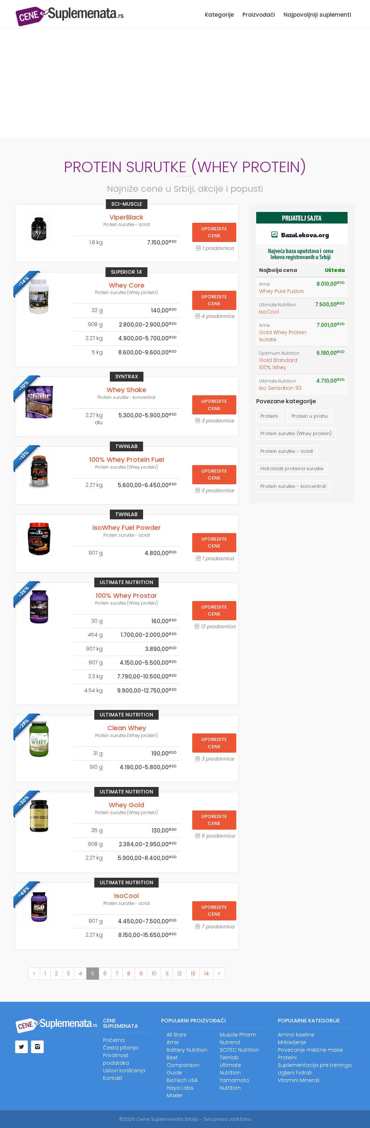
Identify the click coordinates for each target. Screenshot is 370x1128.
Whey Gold (126, 804)
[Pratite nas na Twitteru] (21, 1046)
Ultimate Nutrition (126, 582)
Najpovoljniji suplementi (317, 14)
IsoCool (126, 895)
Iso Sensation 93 (280, 388)
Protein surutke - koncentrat (126, 397)
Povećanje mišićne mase (310, 1049)
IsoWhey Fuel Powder (126, 527)
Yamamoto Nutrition (234, 1084)
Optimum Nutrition (279, 353)
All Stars (176, 1034)
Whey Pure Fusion (281, 291)
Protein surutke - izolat (126, 224)
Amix (264, 284)
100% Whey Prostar (126, 595)
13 (193, 973)
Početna (114, 1040)
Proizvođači (258, 14)
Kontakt (112, 1078)
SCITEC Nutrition (239, 1049)
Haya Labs (180, 1087)
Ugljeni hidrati (295, 1072)
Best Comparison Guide (183, 1065)
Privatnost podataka (116, 1059)
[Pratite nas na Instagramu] (37, 1046)
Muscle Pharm (238, 1034)
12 (179, 973)
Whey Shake (126, 389)
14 (206, 973)
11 (166, 973)
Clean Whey (126, 727)
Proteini (269, 416)
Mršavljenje (292, 1042)
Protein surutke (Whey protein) (126, 292)
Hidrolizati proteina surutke (292, 468)
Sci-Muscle (126, 204)
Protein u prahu (310, 416)
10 (154, 973)
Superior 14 (126, 272)
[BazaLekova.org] (302, 237)
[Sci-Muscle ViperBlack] (39, 228)
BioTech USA (182, 1080)
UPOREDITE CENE (214, 232)
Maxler (175, 1095)
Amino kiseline (296, 1034)
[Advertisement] (185, 82)
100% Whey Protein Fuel (126, 459)
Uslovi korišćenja (124, 1070)
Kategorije (219, 14)
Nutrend (230, 1042)
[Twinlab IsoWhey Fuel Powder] (39, 539)
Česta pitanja (120, 1047)
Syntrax (126, 376)
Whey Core (127, 285)
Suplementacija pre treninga (315, 1065)
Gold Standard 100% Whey (278, 364)
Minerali (309, 1080)
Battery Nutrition (187, 1049)
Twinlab (126, 446)
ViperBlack (126, 217)
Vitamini (288, 1080)
